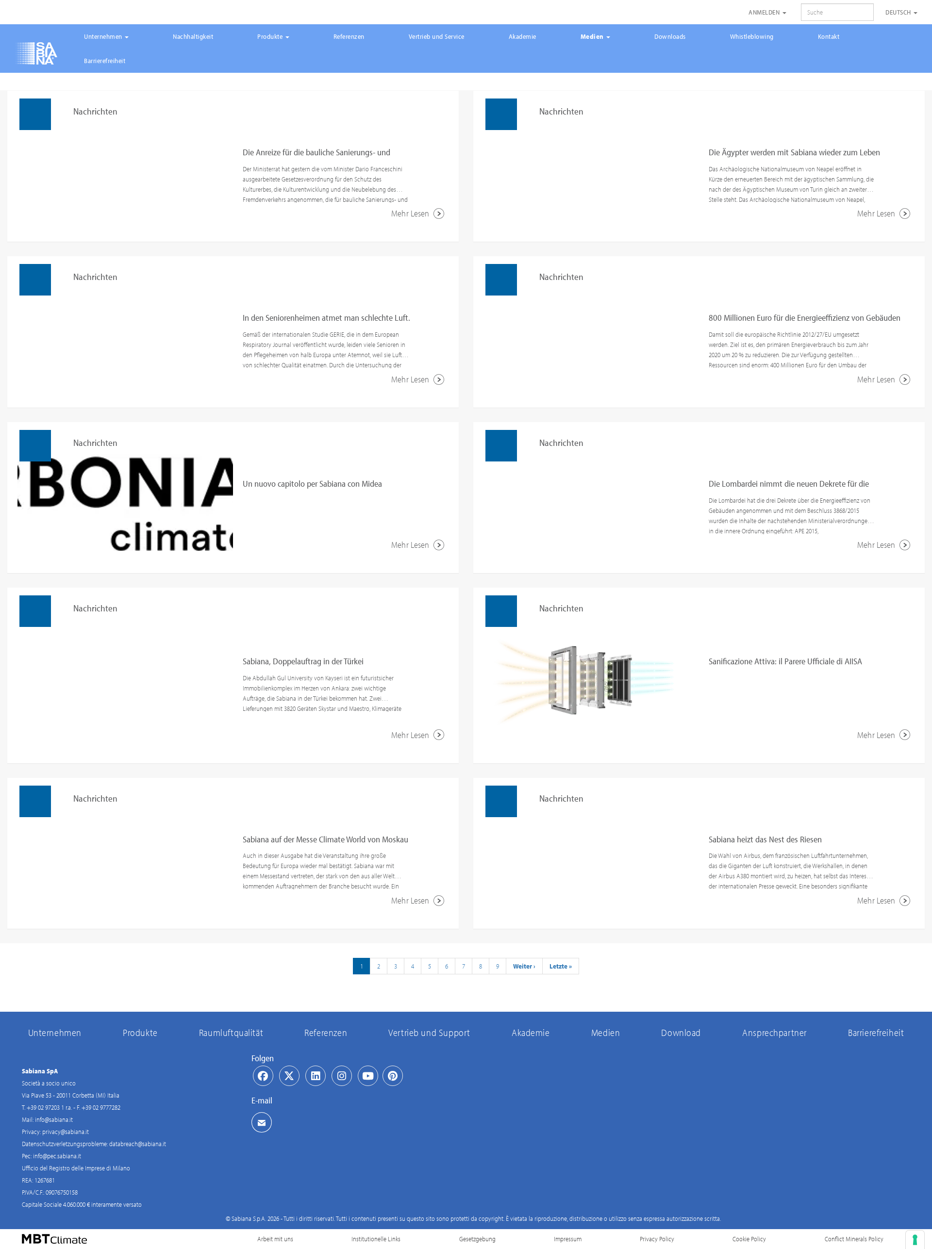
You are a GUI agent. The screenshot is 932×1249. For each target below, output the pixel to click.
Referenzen (349, 36)
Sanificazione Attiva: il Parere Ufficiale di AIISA (785, 661)
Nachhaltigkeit (193, 36)
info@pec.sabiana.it (57, 1155)
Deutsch (899, 12)
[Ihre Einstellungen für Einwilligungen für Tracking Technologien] (915, 1240)
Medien (593, 36)
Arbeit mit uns (275, 1238)
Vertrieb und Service (437, 36)
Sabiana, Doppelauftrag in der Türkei (303, 661)
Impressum (568, 1238)
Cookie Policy (749, 1238)
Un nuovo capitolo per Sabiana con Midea (312, 483)
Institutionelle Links (375, 1238)
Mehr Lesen (411, 213)
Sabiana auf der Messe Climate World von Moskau (325, 839)
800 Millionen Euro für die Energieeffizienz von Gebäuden (804, 317)
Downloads (670, 36)
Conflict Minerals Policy (854, 1238)
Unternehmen (104, 36)
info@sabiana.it (54, 1119)
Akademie (522, 36)
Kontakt (829, 36)
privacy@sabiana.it (65, 1131)
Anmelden (765, 12)
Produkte (270, 36)
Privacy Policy (657, 1238)
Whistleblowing (752, 36)
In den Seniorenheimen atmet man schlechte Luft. (326, 317)
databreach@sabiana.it (137, 1143)
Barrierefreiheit (104, 60)
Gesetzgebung (477, 1238)
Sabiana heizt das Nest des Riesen (765, 839)
